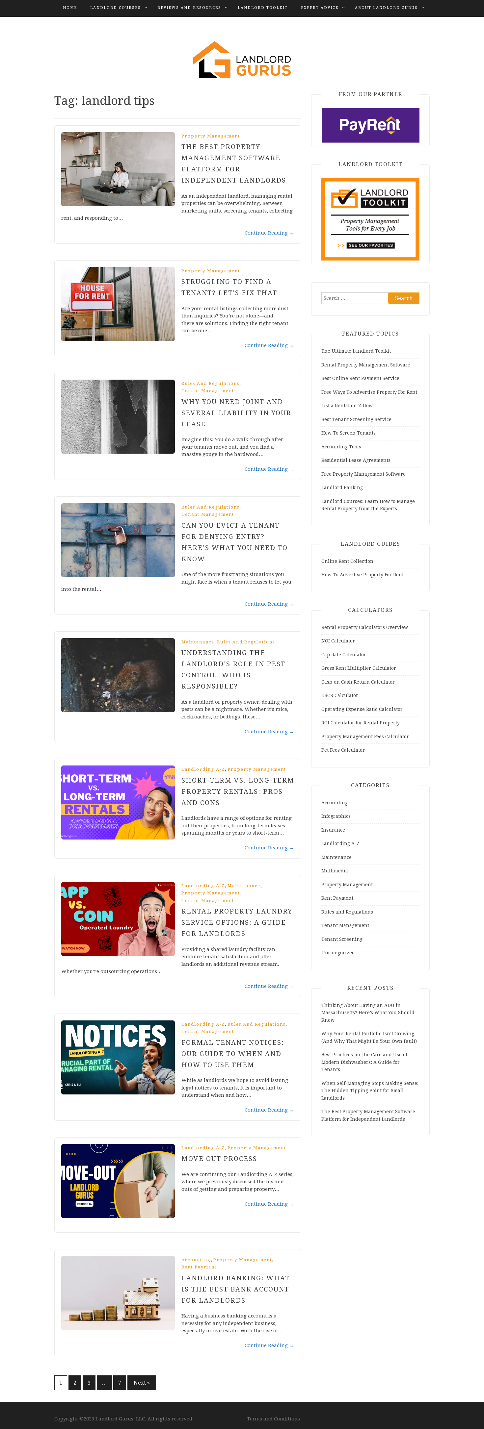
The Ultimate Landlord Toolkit (356, 351)
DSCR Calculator (339, 695)
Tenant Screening (342, 939)
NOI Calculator (338, 640)
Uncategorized (338, 952)
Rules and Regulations (210, 383)
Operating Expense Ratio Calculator (362, 709)
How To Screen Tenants (348, 433)
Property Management (210, 136)
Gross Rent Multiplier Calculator (358, 668)
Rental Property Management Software (365, 364)
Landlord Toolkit (263, 8)
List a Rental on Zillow (347, 405)
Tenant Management (207, 390)
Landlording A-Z (203, 769)
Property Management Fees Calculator (365, 736)
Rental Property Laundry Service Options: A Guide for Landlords (236, 922)
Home (70, 8)
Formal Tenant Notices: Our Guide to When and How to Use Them (232, 1054)
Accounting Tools (341, 446)
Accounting (196, 1259)
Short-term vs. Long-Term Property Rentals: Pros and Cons (237, 791)
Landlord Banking (342, 487)
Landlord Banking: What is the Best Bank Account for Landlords (235, 1289)
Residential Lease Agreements (355, 460)
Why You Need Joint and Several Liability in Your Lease (236, 413)
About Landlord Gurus (386, 8)
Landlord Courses (115, 8)
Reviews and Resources (189, 8)
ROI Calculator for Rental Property (360, 722)
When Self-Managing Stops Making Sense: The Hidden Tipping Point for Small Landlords (369, 1091)
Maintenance (197, 641)
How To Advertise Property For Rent (362, 574)
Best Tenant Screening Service (356, 419)
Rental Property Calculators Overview (364, 627)
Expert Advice (319, 8)
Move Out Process (219, 1159)
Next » (142, 1383)
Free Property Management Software (363, 474)
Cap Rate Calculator (343, 654)
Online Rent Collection (347, 561)
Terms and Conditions (273, 1419)
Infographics (336, 816)
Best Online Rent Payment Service (360, 378)
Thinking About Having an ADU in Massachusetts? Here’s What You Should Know (368, 1013)
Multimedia (334, 870)
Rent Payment (199, 1267)
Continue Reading (269, 233)
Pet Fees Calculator (343, 750)
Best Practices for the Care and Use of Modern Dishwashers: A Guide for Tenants (364, 1062)
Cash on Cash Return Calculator (358, 682)
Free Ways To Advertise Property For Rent (369, 392)
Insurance (333, 830)
